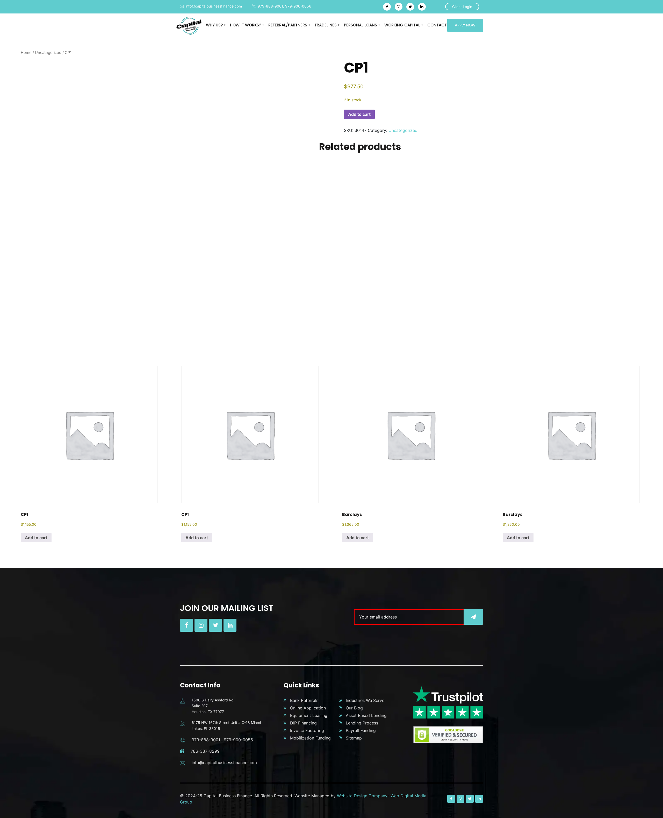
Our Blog (354, 707)
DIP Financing (303, 722)
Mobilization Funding (310, 738)
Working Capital (402, 25)
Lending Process (362, 722)
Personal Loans (360, 25)
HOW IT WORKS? (245, 25)
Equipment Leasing (308, 715)
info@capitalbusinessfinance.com (213, 6)
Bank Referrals (304, 700)
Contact (437, 25)
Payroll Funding (361, 730)
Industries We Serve (365, 700)
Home (26, 52)
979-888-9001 (270, 6)
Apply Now (465, 25)
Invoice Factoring (307, 730)
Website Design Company (362, 795)
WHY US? (214, 25)
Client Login (462, 6)
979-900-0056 (298, 6)
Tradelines (325, 25)
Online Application (308, 707)
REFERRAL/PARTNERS (287, 25)
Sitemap (354, 738)
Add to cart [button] (36, 537)
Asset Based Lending (366, 715)
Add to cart (359, 114)
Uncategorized (48, 52)
